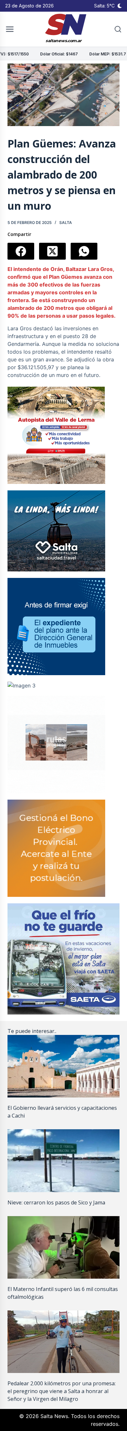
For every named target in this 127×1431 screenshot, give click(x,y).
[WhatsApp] (84, 251)
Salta (65, 222)
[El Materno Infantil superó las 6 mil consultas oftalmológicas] (63, 1247)
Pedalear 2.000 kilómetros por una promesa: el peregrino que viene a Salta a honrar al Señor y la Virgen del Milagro (61, 1391)
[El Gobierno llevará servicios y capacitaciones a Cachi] (63, 1066)
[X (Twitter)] (52, 251)
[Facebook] (20, 251)
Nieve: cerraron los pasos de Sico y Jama (56, 1202)
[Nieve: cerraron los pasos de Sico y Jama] (63, 1160)
